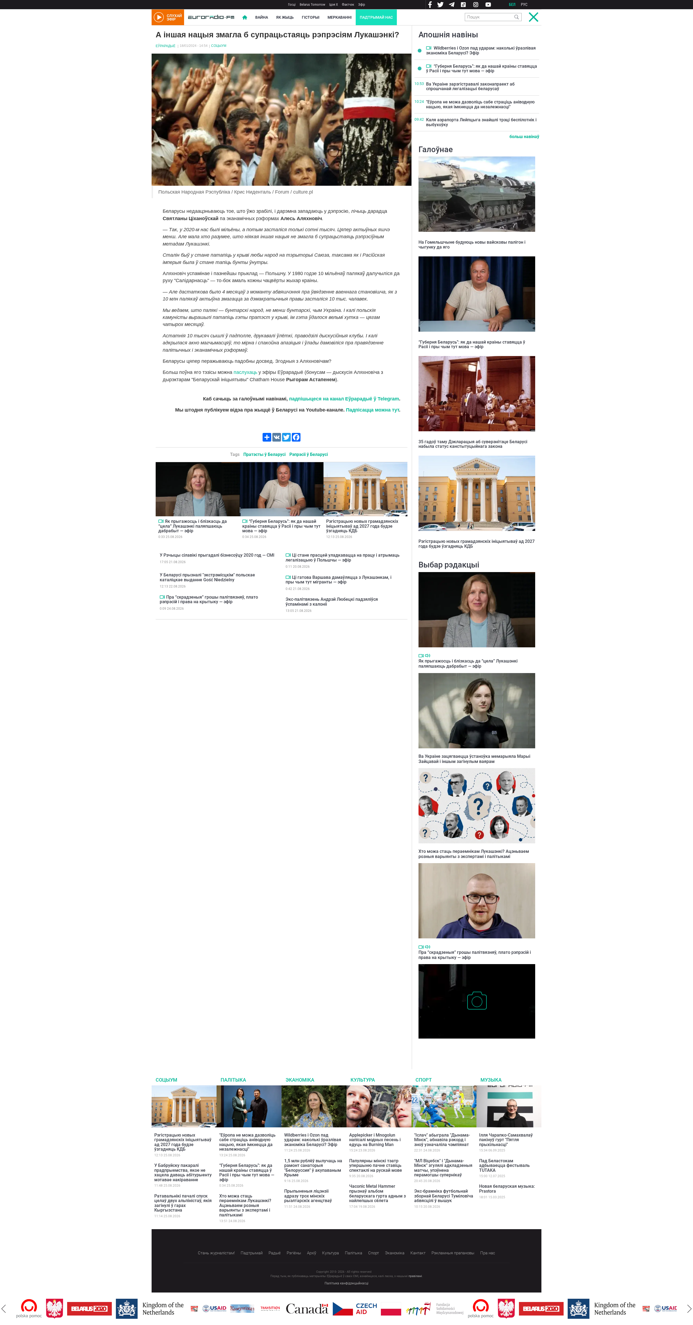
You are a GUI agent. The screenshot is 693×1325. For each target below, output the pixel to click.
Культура (363, 1080)
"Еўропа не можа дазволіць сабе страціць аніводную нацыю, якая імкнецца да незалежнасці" (480, 104)
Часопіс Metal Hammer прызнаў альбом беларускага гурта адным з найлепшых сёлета (377, 1193)
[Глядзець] (161, 521)
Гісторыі (310, 17)
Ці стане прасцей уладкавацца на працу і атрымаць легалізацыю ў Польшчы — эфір (343, 558)
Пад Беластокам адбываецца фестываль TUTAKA (504, 1165)
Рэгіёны (294, 1253)
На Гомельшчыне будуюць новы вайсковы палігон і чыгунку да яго (472, 245)
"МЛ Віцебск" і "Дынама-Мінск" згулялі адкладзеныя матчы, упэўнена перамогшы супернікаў (443, 1168)
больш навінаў (524, 136)
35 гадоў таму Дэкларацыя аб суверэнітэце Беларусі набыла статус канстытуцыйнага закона (473, 444)
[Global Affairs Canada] (277, 1308)
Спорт (424, 1080)
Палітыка (233, 1080)
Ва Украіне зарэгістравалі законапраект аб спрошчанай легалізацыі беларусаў (470, 86)
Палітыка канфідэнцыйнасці (346, 1283)
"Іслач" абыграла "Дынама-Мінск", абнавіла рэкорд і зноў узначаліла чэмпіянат (442, 1140)
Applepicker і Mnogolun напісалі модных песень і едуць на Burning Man (375, 1140)
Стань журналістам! (216, 1253)
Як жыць (285, 17)
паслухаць (246, 372)
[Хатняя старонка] (211, 17)
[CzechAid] (325, 1309)
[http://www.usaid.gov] (185, 1309)
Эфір (361, 4)
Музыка (491, 1080)
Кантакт (418, 1253)
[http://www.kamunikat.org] (212, 1308)
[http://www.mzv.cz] (240, 1309)
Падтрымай (252, 1253)
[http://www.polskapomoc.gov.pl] (451, 1308)
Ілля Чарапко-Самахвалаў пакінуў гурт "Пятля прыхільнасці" (506, 1140)
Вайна (261, 17)
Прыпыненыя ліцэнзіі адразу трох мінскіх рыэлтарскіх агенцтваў (308, 1196)
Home (244, 17)
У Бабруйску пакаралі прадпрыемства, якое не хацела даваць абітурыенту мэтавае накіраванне (183, 1172)
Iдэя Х (333, 4)
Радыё (275, 1253)
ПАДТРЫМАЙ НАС (376, 17)
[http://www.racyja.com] (165, 1308)
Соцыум (218, 46)
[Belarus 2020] (59, 1309)
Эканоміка (300, 1080)
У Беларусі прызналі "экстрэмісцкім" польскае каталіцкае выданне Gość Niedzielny (207, 577)
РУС (524, 4)
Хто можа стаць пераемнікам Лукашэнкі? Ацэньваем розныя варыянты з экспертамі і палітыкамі (474, 854)
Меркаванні (340, 17)
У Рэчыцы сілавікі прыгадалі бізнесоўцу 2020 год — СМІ (217, 555)
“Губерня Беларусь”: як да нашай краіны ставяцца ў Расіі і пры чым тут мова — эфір (281, 526)
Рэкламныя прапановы (453, 1253)
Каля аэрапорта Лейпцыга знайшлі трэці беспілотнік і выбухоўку (481, 122)
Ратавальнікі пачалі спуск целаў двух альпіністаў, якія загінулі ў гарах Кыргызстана (183, 1203)
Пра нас (487, 1253)
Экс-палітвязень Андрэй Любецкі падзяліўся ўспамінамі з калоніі (332, 602)
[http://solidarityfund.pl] (404, 1309)
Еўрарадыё (165, 46)
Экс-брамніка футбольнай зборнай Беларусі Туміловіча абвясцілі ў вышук (443, 1196)
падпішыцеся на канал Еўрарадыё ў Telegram (344, 399)
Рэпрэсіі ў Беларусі (308, 454)
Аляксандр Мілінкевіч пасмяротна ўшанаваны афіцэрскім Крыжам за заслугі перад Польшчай (475, 1047)
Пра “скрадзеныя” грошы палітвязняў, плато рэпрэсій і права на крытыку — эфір (209, 600)
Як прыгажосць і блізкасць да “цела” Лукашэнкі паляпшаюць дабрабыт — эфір (192, 526)
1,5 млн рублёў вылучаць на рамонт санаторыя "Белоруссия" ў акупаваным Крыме (313, 1168)
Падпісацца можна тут (372, 410)
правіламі (415, 1276)
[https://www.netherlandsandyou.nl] (121, 1309)
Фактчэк (348, 4)
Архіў (311, 1253)
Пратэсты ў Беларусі (264, 454)
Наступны (689, 1309)
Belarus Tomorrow (312, 4)
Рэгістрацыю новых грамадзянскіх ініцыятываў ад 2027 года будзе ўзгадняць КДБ (362, 526)
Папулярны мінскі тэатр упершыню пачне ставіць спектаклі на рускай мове (375, 1165)
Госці (292, 4)
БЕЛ (512, 4)
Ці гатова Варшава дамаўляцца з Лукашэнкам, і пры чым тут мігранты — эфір (338, 580)
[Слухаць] (427, 655)
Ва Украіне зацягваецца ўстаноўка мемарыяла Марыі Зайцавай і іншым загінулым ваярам (474, 759)
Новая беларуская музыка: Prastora (507, 1189)
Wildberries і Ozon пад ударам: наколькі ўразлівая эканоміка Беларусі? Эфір (481, 50)
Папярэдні (3, 1309)
